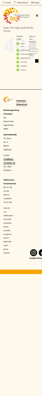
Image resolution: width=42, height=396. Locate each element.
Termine (23, 62)
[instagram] (33, 251)
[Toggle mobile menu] (37, 15)
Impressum (21, 100)
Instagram (33, 258)
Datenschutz (21, 104)
